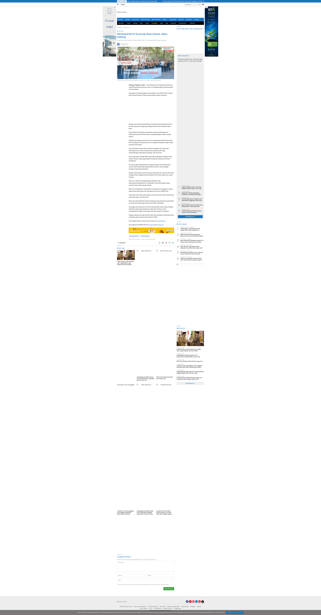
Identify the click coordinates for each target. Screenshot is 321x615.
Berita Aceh (135, 19)
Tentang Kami (182, 23)
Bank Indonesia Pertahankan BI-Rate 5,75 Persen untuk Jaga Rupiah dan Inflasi (191, 241)
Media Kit (192, 23)
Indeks (123, 4)
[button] (199, 4)
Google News (161, 221)
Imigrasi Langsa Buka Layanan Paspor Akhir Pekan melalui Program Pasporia (191, 259)
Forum (150, 608)
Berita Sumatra (145, 19)
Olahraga (120, 23)
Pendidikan (154, 23)
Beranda (120, 19)
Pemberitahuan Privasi (126, 606)
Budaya (135, 23)
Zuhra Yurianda (124, 43)
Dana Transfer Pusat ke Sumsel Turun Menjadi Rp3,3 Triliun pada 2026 (192, 205)
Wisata (147, 23)
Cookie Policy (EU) (153, 606)
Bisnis (141, 23)
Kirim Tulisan (143, 608)
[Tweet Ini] (163, 243)
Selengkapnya (190, 216)
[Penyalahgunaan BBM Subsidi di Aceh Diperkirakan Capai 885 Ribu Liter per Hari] (145, 312)
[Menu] (118, 4)
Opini (166, 23)
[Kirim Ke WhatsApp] (173, 243)
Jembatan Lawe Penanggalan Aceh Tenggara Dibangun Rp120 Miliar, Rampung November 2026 (125, 512)
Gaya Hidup (173, 19)
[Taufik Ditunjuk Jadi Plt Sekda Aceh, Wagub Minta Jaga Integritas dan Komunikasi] (126, 255)
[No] (319, 612)
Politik (164, 19)
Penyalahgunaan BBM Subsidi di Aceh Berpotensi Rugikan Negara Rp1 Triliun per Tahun (145, 512)
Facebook (151, 225)
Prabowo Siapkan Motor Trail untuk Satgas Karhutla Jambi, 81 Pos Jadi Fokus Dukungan (191, 187)
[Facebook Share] (159, 243)
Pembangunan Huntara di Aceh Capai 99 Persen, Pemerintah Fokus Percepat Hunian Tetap (191, 253)
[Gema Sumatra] (122, 12)
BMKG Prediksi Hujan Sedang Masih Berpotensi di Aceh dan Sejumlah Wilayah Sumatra (191, 235)
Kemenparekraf (134, 236)
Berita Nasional (156, 19)
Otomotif (181, 19)
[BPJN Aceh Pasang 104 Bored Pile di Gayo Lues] (165, 312)
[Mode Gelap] (203, 4)
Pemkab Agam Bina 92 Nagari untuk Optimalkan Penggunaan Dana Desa (192, 199)
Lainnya (196, 19)
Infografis (173, 23)
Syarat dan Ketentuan (140, 606)
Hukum (129, 23)
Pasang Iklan (157, 608)
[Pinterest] (190, 601)
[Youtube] (199, 601)
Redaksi (193, 606)
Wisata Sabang (145, 236)
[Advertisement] (173, 12)
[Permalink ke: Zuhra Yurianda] (118, 44)
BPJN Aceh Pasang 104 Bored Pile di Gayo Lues (164, 377)
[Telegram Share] (169, 243)
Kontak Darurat (167, 608)
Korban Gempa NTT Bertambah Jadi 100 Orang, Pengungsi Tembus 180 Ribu (140, 1)
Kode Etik (162, 606)
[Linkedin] (196, 601)
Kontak (199, 606)
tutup (115, 7)
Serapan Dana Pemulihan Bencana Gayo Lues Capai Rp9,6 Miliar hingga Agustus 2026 (164, 512)
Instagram (160, 225)
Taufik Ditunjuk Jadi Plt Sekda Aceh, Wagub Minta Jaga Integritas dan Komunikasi (125, 263)
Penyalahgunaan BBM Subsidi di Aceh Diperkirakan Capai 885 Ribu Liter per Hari (145, 378)
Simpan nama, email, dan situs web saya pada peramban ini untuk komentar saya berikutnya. (143, 584)
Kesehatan (189, 19)
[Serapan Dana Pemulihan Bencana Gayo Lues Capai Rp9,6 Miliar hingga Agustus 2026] (165, 446)
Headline (127, 19)
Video (161, 23)
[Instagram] (193, 601)
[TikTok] (202, 601)
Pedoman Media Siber (173, 606)
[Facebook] (187, 601)
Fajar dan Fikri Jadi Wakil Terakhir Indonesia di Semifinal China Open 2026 (191, 247)
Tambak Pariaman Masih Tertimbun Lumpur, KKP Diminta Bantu (192, 211)
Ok (227, 612)
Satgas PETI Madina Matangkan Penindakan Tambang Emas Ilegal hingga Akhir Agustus (191, 193)
